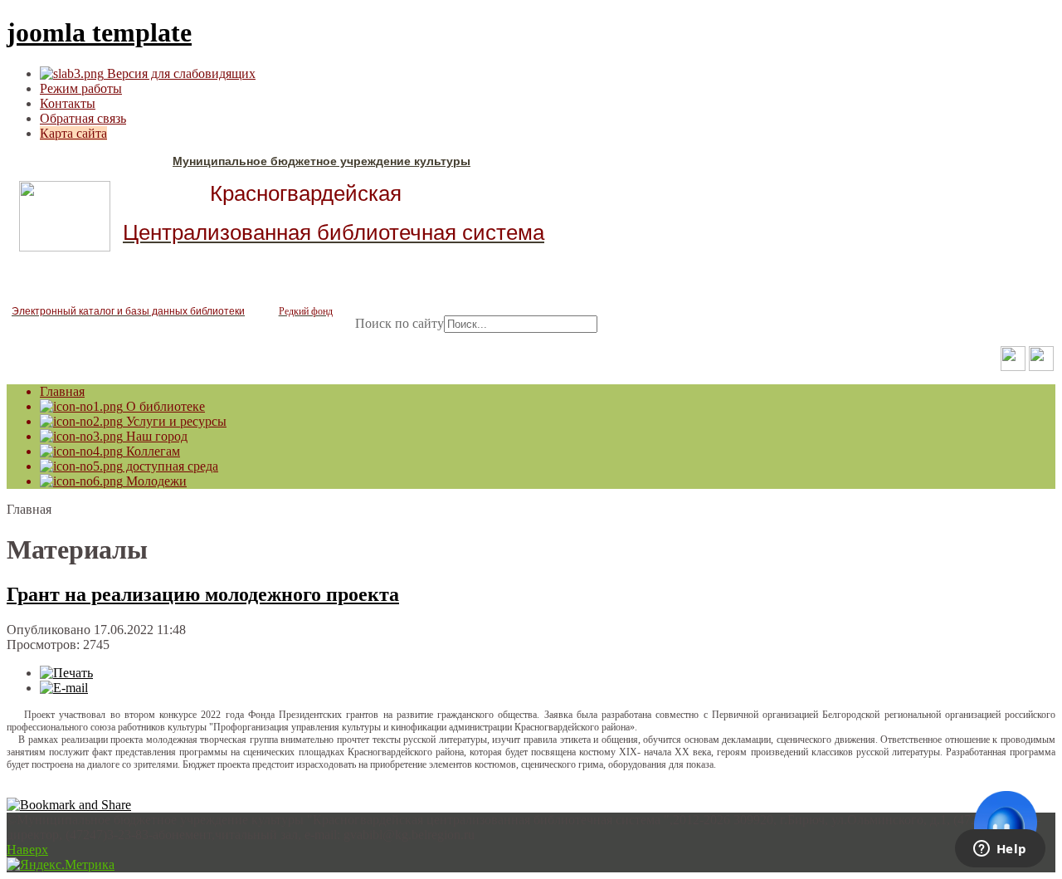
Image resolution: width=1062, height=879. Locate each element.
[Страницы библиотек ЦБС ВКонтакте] (1041, 366)
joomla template (99, 32)
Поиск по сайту (399, 323)
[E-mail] (64, 688)
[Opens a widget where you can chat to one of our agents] (999, 850)
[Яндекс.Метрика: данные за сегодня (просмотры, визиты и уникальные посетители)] (60, 864)
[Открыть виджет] (1005, 822)
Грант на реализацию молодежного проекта (203, 594)
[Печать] (66, 673)
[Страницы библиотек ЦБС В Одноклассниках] (1013, 366)
